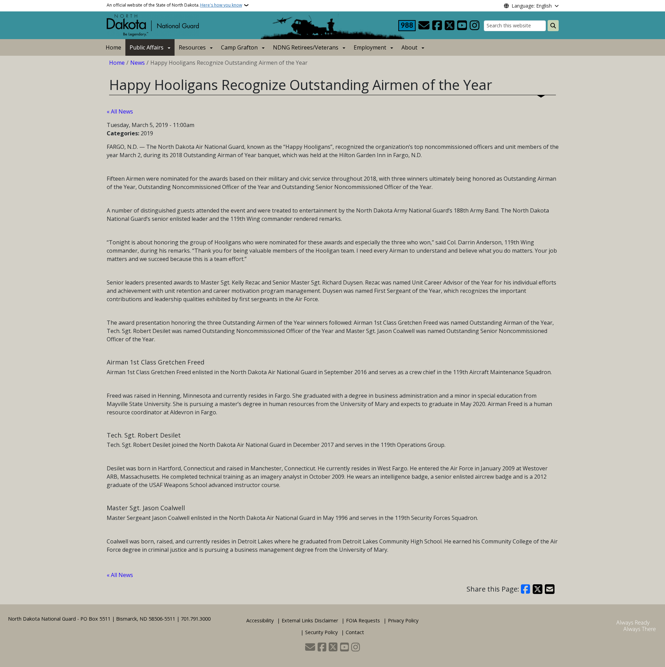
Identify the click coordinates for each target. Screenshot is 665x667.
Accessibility (260, 620)
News (137, 62)
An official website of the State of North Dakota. (174, 5)
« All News (120, 111)
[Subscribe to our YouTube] (462, 25)
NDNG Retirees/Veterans (305, 47)
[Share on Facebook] (525, 589)
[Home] (153, 24)
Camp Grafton (239, 47)
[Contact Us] (423, 25)
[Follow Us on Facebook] (437, 25)
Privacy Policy (403, 620)
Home (113, 47)
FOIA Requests (363, 620)
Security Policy (321, 632)
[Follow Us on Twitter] (449, 25)
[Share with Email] (549, 589)
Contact (355, 632)
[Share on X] (537, 589)
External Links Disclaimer (310, 620)
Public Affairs (146, 47)
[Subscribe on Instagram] (474, 25)
